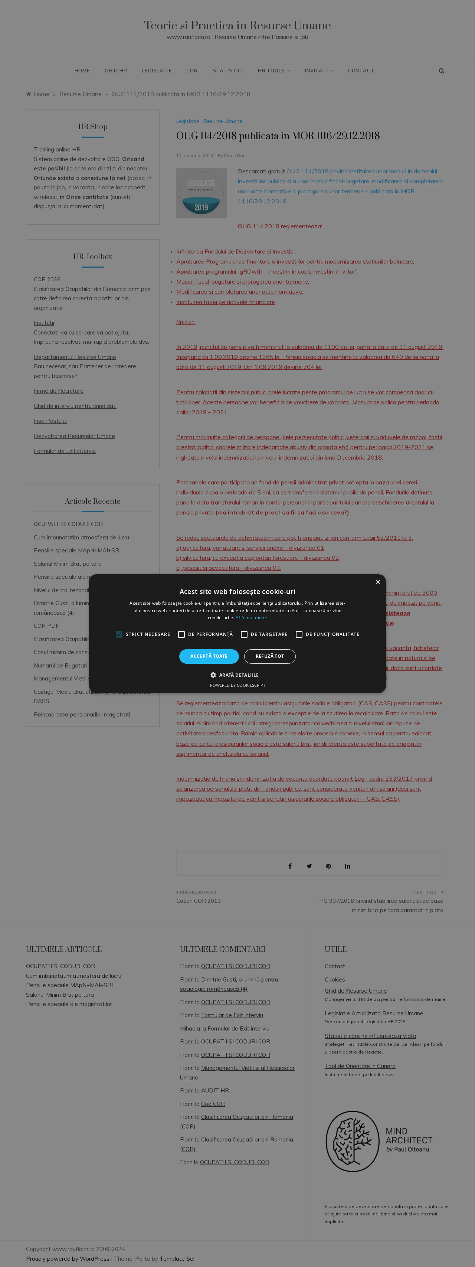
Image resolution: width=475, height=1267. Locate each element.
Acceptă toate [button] (208, 656)
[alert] (237, 633)
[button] (237, 675)
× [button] (377, 582)
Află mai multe (251, 617)
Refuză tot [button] (270, 656)
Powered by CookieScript (237, 685)
